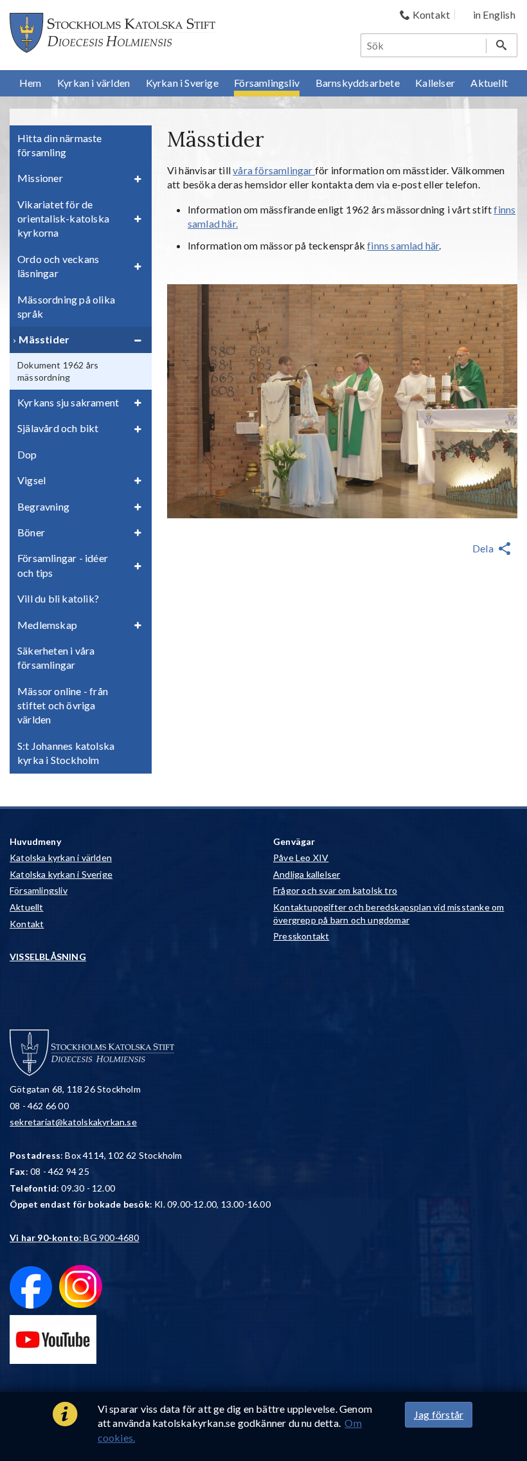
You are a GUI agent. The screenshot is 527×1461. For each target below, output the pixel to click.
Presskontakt (301, 935)
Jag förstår (438, 1414)
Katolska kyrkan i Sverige (61, 874)
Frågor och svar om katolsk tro (335, 890)
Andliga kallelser (306, 874)
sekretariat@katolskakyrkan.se (73, 1121)
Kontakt (27, 923)
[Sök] (501, 45)
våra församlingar (274, 170)
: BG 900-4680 (74, 1237)
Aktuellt (27, 907)
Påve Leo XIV (300, 857)
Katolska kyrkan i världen (61, 857)
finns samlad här (403, 245)
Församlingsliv (38, 890)
